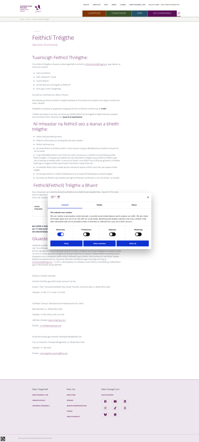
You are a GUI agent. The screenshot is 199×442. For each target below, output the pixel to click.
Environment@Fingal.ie (96, 64)
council (28, 19)
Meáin (114, 5)
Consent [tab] (64, 205)
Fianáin (69, 411)
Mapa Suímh (71, 395)
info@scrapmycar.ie (52, 325)
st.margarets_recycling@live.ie (54, 353)
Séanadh (70, 400)
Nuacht (86, 5)
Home (22, 19)
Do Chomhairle (162, 13)
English (151, 5)
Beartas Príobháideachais (77, 406)
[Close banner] (148, 197)
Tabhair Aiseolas (38, 400)
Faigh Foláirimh (107, 395)
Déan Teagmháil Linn (137, 5)
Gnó (139, 13)
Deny (66, 243)
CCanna (123, 5)
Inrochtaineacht (73, 417)
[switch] (86, 234)
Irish (157, 5)
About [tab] (134, 205)
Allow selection (99, 243)
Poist (106, 5)
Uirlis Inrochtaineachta (170, 5)
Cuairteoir (94, 13)
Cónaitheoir (119, 13)
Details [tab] (99, 205)
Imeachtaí (96, 5)
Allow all (132, 243)
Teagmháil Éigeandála (40, 406)
